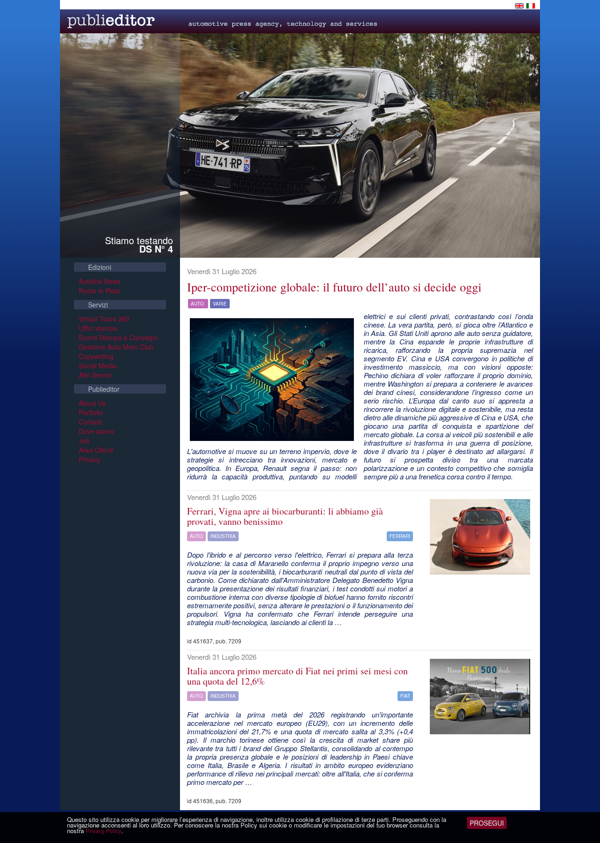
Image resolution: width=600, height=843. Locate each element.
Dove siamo (96, 431)
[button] (272, 379)
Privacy (89, 459)
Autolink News (99, 281)
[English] (520, 4)
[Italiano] (530, 4)
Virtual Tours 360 (104, 318)
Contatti (90, 421)
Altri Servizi (95, 375)
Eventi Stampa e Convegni (118, 337)
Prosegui (487, 823)
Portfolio (91, 412)
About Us (92, 403)
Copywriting (96, 356)
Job (84, 440)
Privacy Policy (103, 831)
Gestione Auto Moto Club (116, 346)
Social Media (98, 365)
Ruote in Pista (99, 290)
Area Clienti (96, 450)
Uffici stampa (98, 328)
